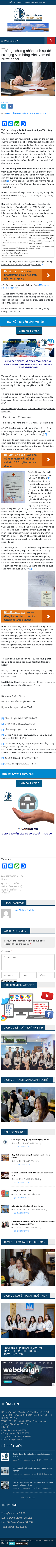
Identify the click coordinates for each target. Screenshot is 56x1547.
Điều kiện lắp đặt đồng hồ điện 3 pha (27, 1206)
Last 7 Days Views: (12, 1517)
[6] (49, 478)
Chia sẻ (4, 103)
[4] (42, 264)
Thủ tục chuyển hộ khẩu (22, 1191)
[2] (2, 724)
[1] (7, 181)
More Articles (28, 1498)
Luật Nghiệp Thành (24, 910)
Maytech (4, 1543)
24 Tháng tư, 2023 (39, 113)
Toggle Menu (11, 40)
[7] (30, 569)
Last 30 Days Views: (13, 1522)
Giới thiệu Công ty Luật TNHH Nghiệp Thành (30, 1140)
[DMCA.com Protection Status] (18, 1543)
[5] (45, 434)
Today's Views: (10, 1513)
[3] (2, 729)
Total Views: (8, 1526)
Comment (6, 951)
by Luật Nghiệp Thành (18, 113)
